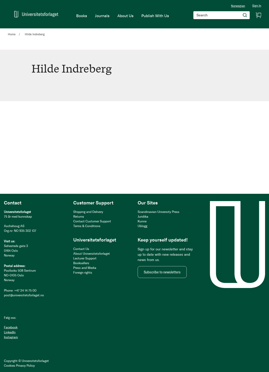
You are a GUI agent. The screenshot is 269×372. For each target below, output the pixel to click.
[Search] (245, 15)
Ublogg (142, 226)
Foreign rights (82, 272)
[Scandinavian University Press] (36, 14)
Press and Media (84, 268)
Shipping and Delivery (88, 212)
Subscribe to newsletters (162, 272)
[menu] (122, 16)
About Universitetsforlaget (91, 253)
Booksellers (81, 263)
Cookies (9, 365)
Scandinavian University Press (158, 212)
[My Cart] (258, 15)
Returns (78, 216)
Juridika (143, 216)
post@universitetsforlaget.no (24, 295)
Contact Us (81, 249)
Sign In (256, 5)
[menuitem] (81, 16)
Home (12, 34)
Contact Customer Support (92, 221)
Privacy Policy (25, 365)
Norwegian (238, 6)
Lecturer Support (84, 258)
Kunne (142, 221)
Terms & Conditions (86, 226)
